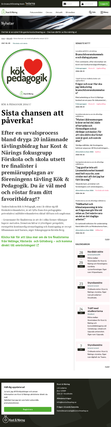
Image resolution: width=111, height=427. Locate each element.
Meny (105, 12)
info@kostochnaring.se (66, 402)
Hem (3, 38)
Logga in (104, 4)
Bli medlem (70, 12)
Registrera (28, 409)
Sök (94, 12)
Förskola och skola (20, 43)
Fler (107, 239)
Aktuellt (59, 12)
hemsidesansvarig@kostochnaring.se (72, 411)
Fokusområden (36, 12)
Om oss (49, 12)
